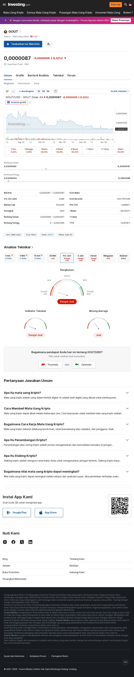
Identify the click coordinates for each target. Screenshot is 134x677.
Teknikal (58, 75)
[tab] (9, 258)
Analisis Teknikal (17, 247)
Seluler (6, 565)
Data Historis (24, 83)
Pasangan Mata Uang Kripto (75, 12)
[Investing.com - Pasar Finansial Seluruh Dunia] (19, 5)
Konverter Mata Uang (107, 12)
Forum (71, 75)
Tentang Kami (77, 559)
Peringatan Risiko (59, 656)
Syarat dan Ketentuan (14, 656)
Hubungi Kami (77, 572)
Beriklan (74, 565)
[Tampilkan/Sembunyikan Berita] (55, 91)
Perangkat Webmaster (15, 579)
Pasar (36, 83)
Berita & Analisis (38, 75)
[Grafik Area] (13, 91)
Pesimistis (53, 364)
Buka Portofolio (11, 572)
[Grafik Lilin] (7, 91)
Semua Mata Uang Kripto (41, 12)
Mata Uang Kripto (13, 12)
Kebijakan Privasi (38, 656)
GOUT (50, 235)
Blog (5, 559)
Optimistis (86, 364)
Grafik (20, 75)
